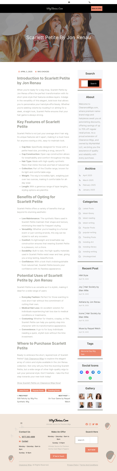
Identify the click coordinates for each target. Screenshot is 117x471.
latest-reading (89, 218)
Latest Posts (23, 390)
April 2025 (87, 175)
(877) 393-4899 (96, 2)
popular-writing (89, 232)
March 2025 (88, 180)
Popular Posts (38, 390)
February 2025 (89, 185)
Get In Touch (59, 456)
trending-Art (88, 242)
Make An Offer (97, 8)
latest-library (88, 213)
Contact (25, 441)
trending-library (89, 247)
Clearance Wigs (25, 465)
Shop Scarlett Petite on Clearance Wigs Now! (39, 383)
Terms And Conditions (89, 465)
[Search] (93, 440)
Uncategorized (89, 256)
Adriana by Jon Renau (89, 302)
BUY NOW (91, 450)
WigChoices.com (54, 8)
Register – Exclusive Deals (79, 2)
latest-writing (88, 223)
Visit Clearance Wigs (34, 358)
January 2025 (89, 190)
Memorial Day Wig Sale (88, 352)
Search (93, 83)
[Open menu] (26, 8)
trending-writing (90, 251)
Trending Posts (54, 390)
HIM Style (83, 275)
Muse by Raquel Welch (89, 328)
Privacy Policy (72, 465)
